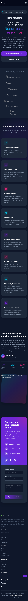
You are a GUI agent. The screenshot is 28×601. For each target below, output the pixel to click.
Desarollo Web (4, 553)
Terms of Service (18, 597)
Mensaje (7, 483)
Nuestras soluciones (14, 54)
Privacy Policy (9, 597)
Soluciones (4, 559)
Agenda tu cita (14, 59)
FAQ (2, 535)
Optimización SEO (5, 555)
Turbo (2, 551)
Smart (2, 562)
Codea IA (3, 564)
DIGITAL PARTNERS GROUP (16, 595)
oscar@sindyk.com (14, 444)
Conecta (3, 566)
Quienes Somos (5, 532)
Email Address (8, 476)
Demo (2, 539)
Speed (2, 548)
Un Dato (3, 569)
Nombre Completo (9, 469)
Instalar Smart (4, 542)
